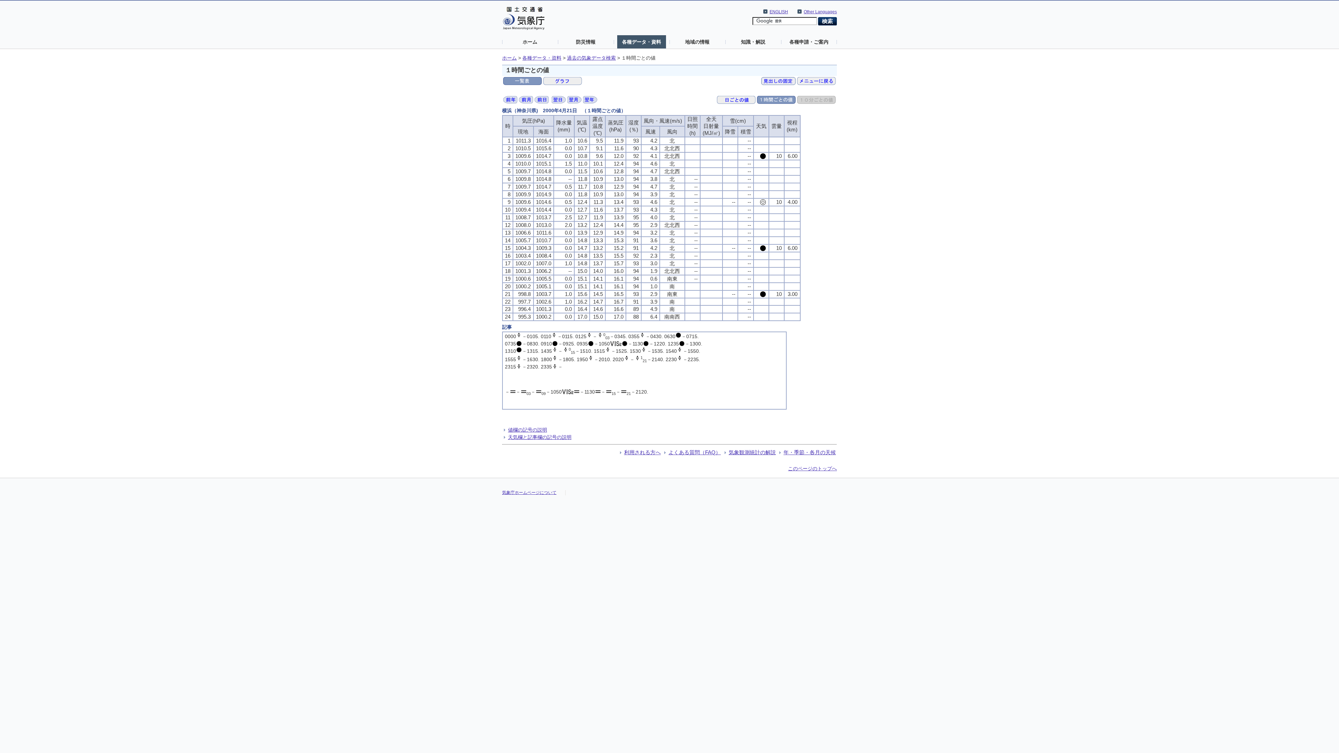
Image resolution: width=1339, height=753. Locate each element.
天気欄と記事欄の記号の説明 (540, 437)
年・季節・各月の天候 (810, 452)
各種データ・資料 (641, 42)
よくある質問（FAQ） (694, 452)
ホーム (530, 42)
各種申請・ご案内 (809, 42)
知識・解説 (753, 42)
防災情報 (586, 42)
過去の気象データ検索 (591, 58)
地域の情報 (697, 42)
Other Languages (820, 11)
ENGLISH (779, 11)
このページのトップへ (812, 468)
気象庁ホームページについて (529, 492)
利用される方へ (642, 452)
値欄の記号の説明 (527, 430)
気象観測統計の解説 (752, 452)
